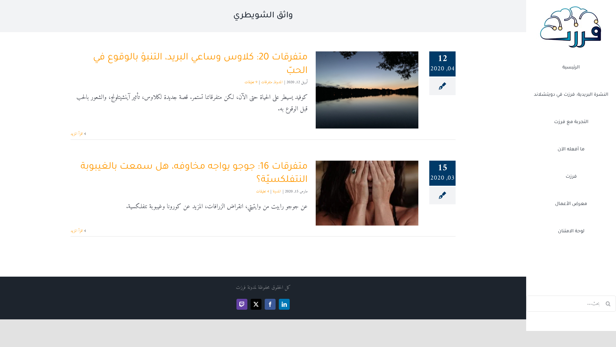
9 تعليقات (250, 82)
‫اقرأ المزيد (77, 134)
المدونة (278, 82)
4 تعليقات (262, 191)
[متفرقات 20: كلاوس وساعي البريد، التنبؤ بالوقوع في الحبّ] (367, 90)
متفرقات (266, 82)
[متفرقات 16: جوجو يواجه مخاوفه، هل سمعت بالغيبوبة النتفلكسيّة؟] (367, 193)
